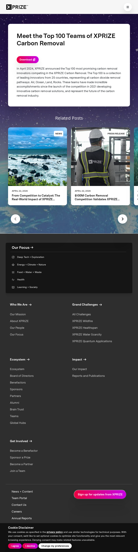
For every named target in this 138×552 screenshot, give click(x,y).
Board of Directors (22, 375)
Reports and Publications (88, 375)
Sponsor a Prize (20, 457)
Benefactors (18, 382)
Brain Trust (17, 409)
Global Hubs (18, 422)
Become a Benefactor (24, 450)
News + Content (22, 491)
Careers (17, 511)
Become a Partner (21, 464)
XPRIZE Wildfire (82, 321)
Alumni (14, 402)
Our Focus (16, 334)
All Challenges (81, 314)
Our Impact (79, 369)
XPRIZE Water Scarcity (87, 334)
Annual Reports (22, 518)
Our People (17, 327)
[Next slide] (122, 219)
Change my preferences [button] (55, 546)
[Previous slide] (15, 219)
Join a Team (17, 471)
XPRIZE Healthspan (85, 327)
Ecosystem (17, 369)
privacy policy (55, 532)
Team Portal (19, 498)
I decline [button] (30, 546)
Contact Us (19, 504)
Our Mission (18, 314)
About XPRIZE (19, 321)
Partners (15, 396)
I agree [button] (15, 546)
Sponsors (16, 389)
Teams (14, 416)
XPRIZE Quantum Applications (92, 341)
